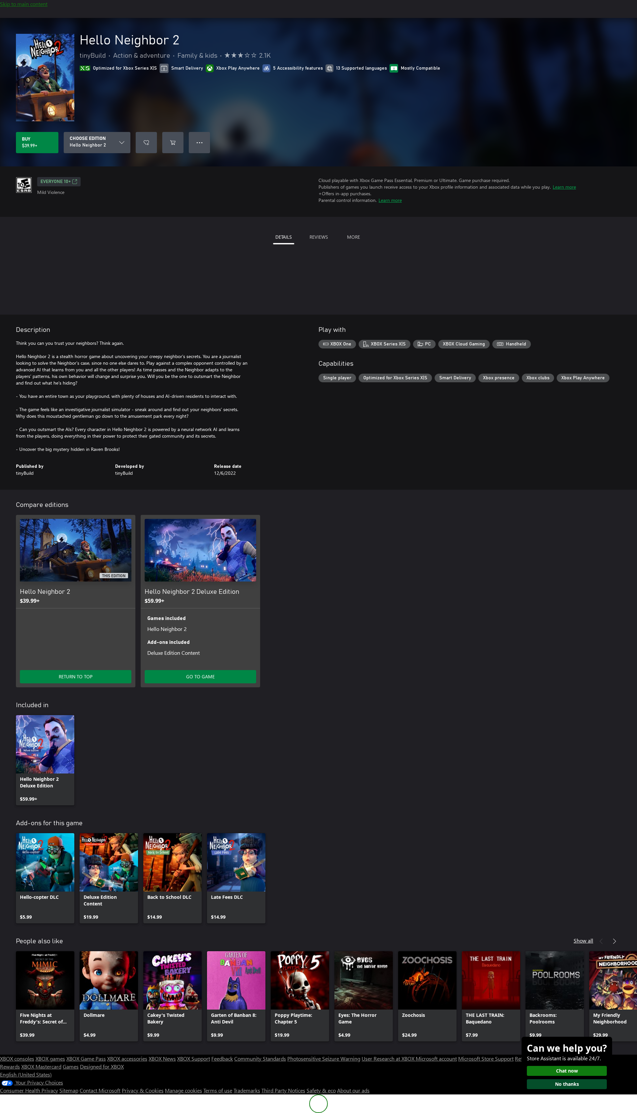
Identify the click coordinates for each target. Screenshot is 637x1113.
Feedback (222, 1058)
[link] (45, 760)
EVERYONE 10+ (55, 181)
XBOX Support (193, 1058)
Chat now (567, 1071)
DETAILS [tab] (283, 237)
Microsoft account (436, 1058)
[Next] (614, 941)
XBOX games (50, 1058)
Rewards (10, 1066)
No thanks (567, 1084)
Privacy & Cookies (143, 1090)
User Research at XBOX (389, 1058)
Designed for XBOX (102, 1066)
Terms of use (217, 1090)
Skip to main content (23, 3)
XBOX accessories (127, 1058)
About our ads (353, 1090)
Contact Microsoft (100, 1090)
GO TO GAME (200, 676)
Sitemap (68, 1090)
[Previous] (601, 941)
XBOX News (162, 1058)
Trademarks (247, 1090)
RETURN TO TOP (76, 676)
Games (71, 1066)
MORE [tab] (353, 237)
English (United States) (26, 1074)
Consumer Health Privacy (29, 1090)
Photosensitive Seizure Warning (323, 1058)
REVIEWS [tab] (319, 237)
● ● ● (199, 142)
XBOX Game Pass (86, 1058)
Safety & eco (321, 1090)
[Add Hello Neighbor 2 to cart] (172, 142)
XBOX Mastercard (41, 1066)
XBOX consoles (17, 1058)
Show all (583, 940)
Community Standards (260, 1058)
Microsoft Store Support (486, 1058)
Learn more (564, 187)
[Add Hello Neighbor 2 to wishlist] (146, 142)
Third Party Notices (283, 1090)
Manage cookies (183, 1090)
